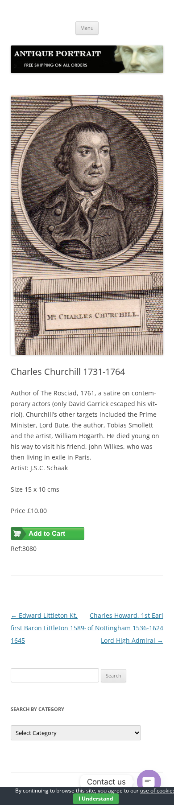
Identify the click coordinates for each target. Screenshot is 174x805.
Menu (87, 28)
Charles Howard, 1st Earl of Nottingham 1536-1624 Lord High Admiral (125, 628)
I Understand (96, 798)
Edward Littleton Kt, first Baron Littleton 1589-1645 (49, 628)
